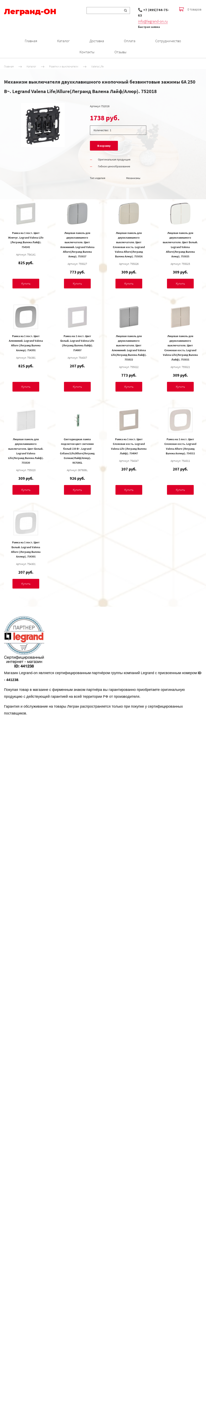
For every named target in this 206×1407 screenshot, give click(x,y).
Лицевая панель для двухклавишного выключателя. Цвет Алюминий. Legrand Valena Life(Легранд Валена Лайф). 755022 (128, 347)
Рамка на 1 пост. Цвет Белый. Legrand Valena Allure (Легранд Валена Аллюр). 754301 (25, 549)
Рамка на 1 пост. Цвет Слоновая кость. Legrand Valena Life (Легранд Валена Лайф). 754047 (128, 446)
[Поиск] (126, 10)
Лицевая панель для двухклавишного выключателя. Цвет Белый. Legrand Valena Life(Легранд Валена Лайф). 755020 (25, 450)
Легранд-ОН (30, 11)
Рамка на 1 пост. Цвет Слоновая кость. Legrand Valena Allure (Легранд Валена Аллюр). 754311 (180, 446)
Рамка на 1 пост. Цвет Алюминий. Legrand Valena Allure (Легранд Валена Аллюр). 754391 (26, 343)
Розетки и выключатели (63, 66)
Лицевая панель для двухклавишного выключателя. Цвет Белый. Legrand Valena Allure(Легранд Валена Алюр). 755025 (180, 244)
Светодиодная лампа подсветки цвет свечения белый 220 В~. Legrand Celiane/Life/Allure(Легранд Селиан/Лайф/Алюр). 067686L (77, 450)
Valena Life (97, 66)
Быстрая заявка (149, 27)
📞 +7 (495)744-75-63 (153, 12)
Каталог (63, 41)
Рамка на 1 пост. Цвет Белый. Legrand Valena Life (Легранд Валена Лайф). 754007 (77, 343)
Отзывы (120, 52)
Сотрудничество (168, 41)
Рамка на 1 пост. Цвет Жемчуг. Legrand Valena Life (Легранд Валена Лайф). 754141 (25, 240)
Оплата (129, 41)
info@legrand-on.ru (153, 21)
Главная (31, 41)
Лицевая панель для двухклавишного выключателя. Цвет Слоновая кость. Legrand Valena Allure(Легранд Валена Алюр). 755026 (129, 244)
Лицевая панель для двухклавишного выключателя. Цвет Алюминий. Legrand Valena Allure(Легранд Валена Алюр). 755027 (77, 244)
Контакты (86, 52)
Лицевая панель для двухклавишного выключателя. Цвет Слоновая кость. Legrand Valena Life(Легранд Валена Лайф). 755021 (180, 347)
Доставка (97, 41)
